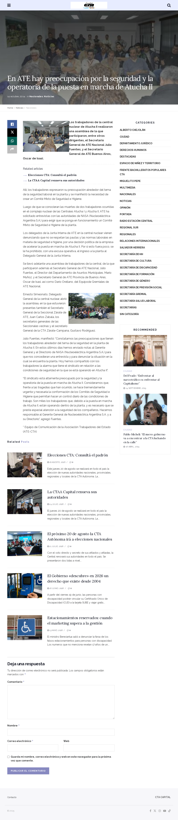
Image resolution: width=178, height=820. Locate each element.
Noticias (49, 96)
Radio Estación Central (136, 221)
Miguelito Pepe (130, 181)
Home (10, 108)
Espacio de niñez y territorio (140, 163)
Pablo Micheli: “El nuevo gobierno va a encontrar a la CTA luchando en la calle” (144, 438)
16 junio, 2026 (56, 588)
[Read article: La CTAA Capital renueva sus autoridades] (24, 501)
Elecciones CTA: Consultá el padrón (52, 175)
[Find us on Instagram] (160, 811)
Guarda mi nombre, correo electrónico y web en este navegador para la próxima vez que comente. (61, 758)
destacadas (128, 156)
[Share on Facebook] (12, 124)
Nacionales (36, 96)
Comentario (16, 681)
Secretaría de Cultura (135, 260)
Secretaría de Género (135, 280)
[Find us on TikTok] (169, 811)
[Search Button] (169, 5)
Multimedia (127, 187)
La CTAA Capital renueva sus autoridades (56, 180)
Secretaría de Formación (137, 274)
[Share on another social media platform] (12, 149)
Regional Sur (129, 227)
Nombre (13, 725)
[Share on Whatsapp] (12, 141)
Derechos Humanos (133, 150)
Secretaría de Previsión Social (141, 287)
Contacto (11, 797)
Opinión (125, 207)
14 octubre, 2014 (16, 96)
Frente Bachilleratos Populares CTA (143, 172)
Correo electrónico (20, 741)
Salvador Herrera (132, 247)
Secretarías (128, 307)
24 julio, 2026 (56, 504)
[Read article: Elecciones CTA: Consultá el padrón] (24, 464)
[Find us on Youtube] (164, 811)
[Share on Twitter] (12, 132)
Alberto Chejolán (132, 130)
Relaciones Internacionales (140, 241)
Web (66, 741)
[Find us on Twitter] (154, 811)
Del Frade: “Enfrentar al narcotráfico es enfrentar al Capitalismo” (141, 379)
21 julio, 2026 (56, 546)
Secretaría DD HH (131, 254)
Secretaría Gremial (133, 294)
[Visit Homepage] (89, 5)
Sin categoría (129, 314)
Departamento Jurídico (136, 143)
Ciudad (124, 136)
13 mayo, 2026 (56, 630)
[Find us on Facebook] (150, 811)
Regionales (128, 234)
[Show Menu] (9, 5)
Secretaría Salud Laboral (138, 300)
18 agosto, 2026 (57, 462)
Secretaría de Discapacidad (138, 267)
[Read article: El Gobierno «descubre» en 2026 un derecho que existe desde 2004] (24, 585)
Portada (125, 214)
